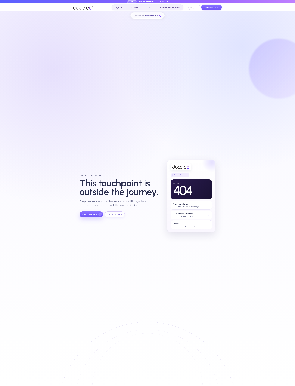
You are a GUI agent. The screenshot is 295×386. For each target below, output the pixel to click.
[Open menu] (191, 7)
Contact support (114, 214)
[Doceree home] (83, 7)
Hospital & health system (169, 7)
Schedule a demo (211, 7)
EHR (148, 7)
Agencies (119, 7)
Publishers (135, 7)
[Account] (197, 7)
